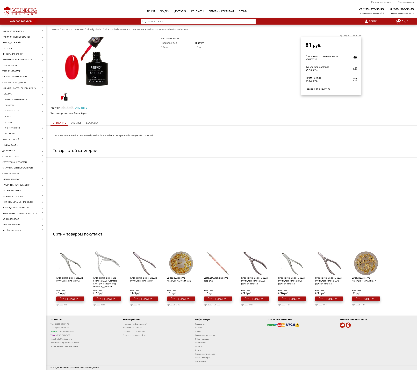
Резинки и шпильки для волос (17, 202)
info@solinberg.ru (64, 339)
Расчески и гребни (11, 190)
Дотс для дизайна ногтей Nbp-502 (216, 279)
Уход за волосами (11, 71)
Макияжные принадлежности (17, 59)
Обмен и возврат (202, 339)
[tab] (59, 123)
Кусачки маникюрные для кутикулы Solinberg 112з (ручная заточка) (291, 280)
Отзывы (244, 11)
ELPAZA (8, 116)
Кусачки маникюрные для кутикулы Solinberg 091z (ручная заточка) (328, 280)
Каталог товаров (21, 21)
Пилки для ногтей (11, 42)
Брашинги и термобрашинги (16, 185)
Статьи (198, 331)
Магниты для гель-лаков (16, 99)
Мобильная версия (381, 1)
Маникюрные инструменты (16, 37)
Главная (54, 29)
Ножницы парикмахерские (15, 207)
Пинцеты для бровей (12, 54)
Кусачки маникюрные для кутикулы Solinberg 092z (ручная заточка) (254, 280)
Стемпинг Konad (10, 156)
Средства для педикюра (14, 82)
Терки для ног (9, 48)
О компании (200, 342)
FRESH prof (9, 105)
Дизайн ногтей (9, 150)
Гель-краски (8, 133)
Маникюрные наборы (13, 31)
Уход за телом (9, 65)
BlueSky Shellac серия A (116, 29)
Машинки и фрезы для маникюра (19, 88)
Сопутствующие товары (14, 162)
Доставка (180, 11)
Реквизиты (199, 324)
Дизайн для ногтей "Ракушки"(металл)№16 (179, 279)
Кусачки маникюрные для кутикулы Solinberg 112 (69, 279)
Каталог (66, 29)
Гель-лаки (7, 94)
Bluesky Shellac (12, 111)
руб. (404, 21)
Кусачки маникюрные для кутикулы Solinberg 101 (143, 279)
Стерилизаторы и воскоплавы (17, 168)
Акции (151, 11)
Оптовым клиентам (221, 11)
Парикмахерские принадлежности (19, 213)
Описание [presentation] (59, 122)
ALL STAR (8, 122)
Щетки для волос (11, 179)
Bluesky (88, 135)
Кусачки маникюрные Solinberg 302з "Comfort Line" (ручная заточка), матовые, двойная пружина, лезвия (105, 283)
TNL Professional (12, 128)
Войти (373, 21)
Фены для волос (10, 219)
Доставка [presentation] (92, 122)
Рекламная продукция (205, 335)
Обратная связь (406, 1)
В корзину (71, 298)
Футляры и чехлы (10, 173)
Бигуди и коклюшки (12, 196)
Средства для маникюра (14, 76)
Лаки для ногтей (10, 139)
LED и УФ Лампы (10, 145)
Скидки (164, 11)
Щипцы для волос (11, 224)
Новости (198, 327)
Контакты (197, 11)
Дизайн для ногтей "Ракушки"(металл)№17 (364, 279)
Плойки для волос (12, 230)
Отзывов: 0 (81, 107)
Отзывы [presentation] (76, 122)
